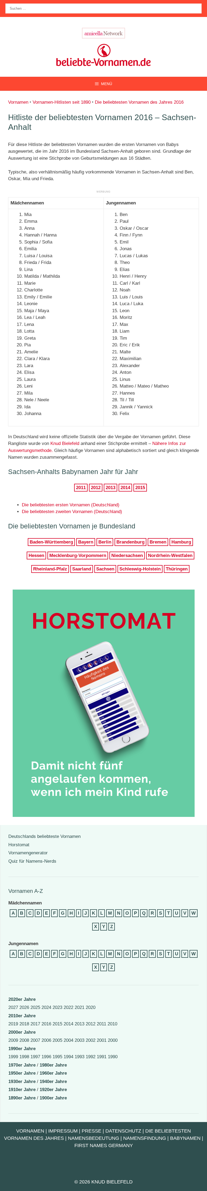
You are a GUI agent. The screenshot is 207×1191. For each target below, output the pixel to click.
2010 (112, 1023)
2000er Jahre (22, 1032)
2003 (79, 1040)
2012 (96, 487)
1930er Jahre (22, 1081)
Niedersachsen (127, 555)
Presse (91, 1131)
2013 (110, 487)
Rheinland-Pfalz (50, 569)
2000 (113, 1040)
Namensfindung (144, 1138)
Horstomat (18, 844)
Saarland (81, 569)
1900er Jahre (53, 1098)
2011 (81, 487)
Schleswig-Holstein (140, 569)
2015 (140, 487)
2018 (24, 1023)
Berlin (104, 542)
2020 (90, 1007)
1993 (79, 1056)
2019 (13, 1023)
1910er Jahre (22, 1089)
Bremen (158, 542)
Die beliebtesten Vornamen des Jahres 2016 (139, 102)
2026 (24, 1007)
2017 (35, 1023)
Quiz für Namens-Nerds (32, 861)
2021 (79, 1007)
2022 (68, 1007)
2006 (46, 1040)
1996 (46, 1056)
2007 (35, 1040)
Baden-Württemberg (51, 542)
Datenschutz (123, 1131)
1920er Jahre (53, 1089)
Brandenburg (130, 542)
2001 (101, 1040)
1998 (24, 1056)
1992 (90, 1056)
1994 (68, 1056)
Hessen (36, 555)
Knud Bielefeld (64, 443)
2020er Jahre (22, 999)
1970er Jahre (22, 1065)
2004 (68, 1040)
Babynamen (185, 1138)
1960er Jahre (53, 1073)
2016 (46, 1023)
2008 (24, 1040)
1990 (113, 1056)
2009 (13, 1040)
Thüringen (177, 569)
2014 (125, 487)
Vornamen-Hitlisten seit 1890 (62, 102)
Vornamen (18, 102)
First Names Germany (103, 1145)
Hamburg (181, 542)
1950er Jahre (22, 1073)
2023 (57, 1007)
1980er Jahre (53, 1065)
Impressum (63, 1131)
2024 (46, 1007)
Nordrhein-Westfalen (170, 555)
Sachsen (105, 569)
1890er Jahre (22, 1098)
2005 (57, 1040)
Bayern (85, 542)
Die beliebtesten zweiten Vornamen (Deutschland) (72, 511)
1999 (13, 1056)
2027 (13, 1007)
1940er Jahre (53, 1081)
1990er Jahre (22, 1048)
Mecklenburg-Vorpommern (77, 555)
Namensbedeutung (93, 1138)
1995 (57, 1056)
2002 (90, 1040)
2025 (35, 1007)
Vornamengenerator (28, 852)
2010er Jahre (22, 1015)
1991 (101, 1056)
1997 (35, 1056)
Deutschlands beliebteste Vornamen (44, 836)
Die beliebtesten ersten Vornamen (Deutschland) (70, 504)
